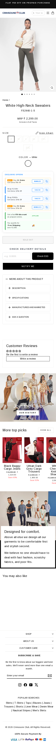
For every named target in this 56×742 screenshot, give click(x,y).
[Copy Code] (46, 181)
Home (5, 100)
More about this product (26, 279)
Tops (28, 703)
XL (34, 139)
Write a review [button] (28, 358)
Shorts (19, 706)
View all (45, 430)
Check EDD (43, 256)
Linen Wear (31, 706)
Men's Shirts (39, 710)
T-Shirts (18, 703)
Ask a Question (20, 317)
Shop (29, 634)
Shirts (9, 703)
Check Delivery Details (28, 249)
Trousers (9, 706)
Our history (27, 413)
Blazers (37, 703)
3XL (28, 148)
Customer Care (28, 648)
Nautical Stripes (21, 710)
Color (28, 157)
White (28, 163)
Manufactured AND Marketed (28, 307)
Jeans (46, 703)
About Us (28, 641)
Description (19, 288)
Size (28, 133)
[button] (28, 266)
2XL (43, 139)
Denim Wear (46, 706)
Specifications (20, 298)
